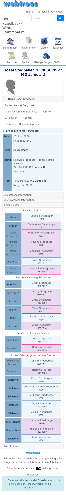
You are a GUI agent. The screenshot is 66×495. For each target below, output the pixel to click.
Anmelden (56, 11)
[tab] (33, 98)
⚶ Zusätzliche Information (19, 199)
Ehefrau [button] (12, 292)
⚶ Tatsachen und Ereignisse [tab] (21, 111)
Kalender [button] (58, 47)
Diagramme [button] (29, 47)
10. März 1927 (21, 180)
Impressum (33, 474)
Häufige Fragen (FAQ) (46, 62)
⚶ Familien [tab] (11, 117)
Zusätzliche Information (18, 194)
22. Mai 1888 (20, 167)
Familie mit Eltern (33, 210)
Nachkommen (12, 446)
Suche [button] (25, 62)
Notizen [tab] (27, 117)
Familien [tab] (47, 111)
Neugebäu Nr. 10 (23, 185)
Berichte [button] (12, 62)
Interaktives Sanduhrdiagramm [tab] (22, 124)
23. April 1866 (21, 136)
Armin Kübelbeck (51, 462)
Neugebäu (19, 171)
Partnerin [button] (12, 348)
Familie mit (33, 277)
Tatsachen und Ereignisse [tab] (19, 105)
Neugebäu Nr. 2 (22, 140)
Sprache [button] (42, 11)
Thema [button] (29, 11)
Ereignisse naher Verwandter (22, 130)
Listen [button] (44, 47)
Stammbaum (10, 47)
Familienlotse (11, 204)
